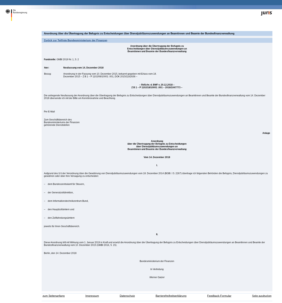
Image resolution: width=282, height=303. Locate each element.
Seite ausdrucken (261, 295)
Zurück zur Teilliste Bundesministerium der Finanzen (75, 40)
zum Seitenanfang (54, 295)
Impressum (92, 295)
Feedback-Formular (219, 295)
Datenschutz (127, 295)
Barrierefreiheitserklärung (171, 295)
